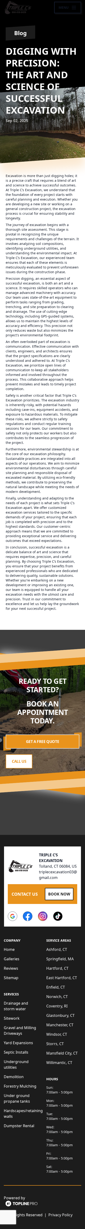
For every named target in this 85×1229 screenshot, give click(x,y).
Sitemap (11, 977)
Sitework (12, 1018)
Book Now (59, 894)
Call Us (19, 761)
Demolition (14, 1076)
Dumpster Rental (19, 1125)
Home (9, 949)
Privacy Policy (60, 1214)
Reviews (11, 968)
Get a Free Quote (42, 741)
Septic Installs (16, 1052)
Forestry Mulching (20, 1086)
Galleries (11, 958)
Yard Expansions (18, 1042)
